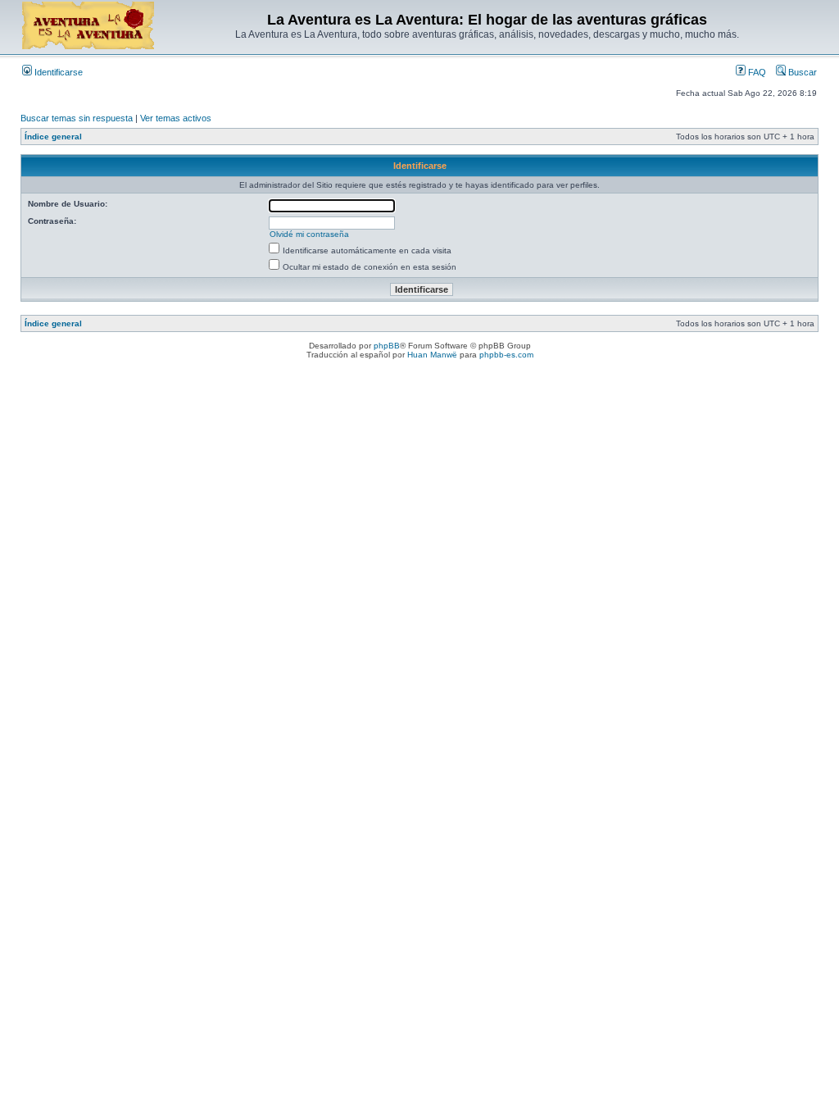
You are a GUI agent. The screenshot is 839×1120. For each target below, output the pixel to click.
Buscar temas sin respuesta (76, 118)
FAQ (756, 72)
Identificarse (57, 72)
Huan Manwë (432, 354)
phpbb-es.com (506, 354)
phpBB (387, 345)
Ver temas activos (175, 118)
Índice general (53, 136)
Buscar (801, 72)
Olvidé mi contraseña (309, 234)
